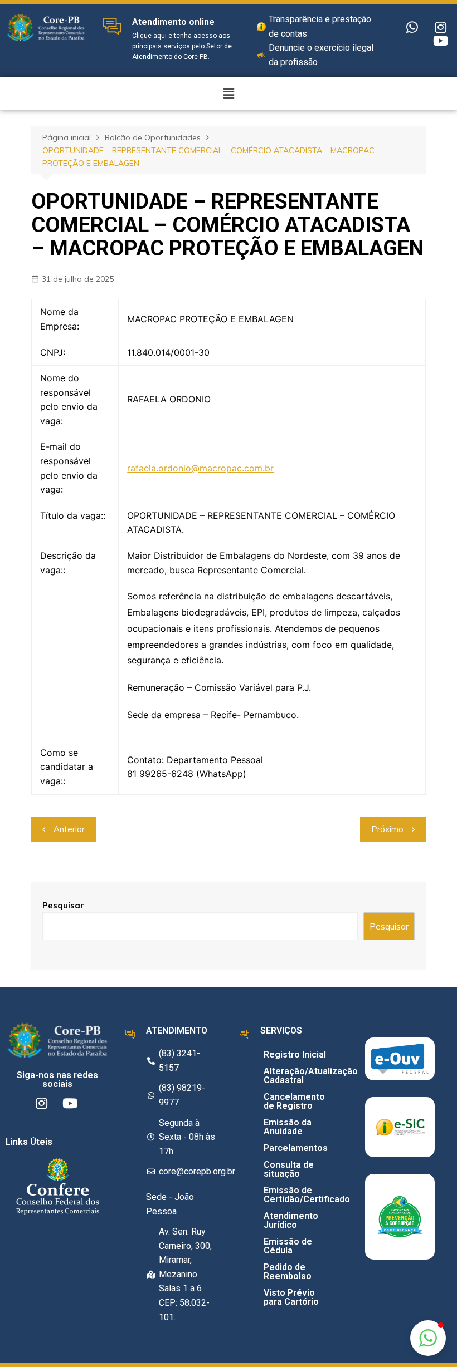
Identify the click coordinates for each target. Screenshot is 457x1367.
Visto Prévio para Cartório (291, 1297)
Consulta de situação (289, 1169)
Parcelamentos (296, 1148)
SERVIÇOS (281, 1030)
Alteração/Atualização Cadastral (298, 1075)
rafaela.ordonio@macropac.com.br (200, 468)
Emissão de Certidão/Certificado (298, 1194)
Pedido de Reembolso (288, 1271)
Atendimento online (173, 22)
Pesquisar (63, 905)
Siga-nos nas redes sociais (57, 1079)
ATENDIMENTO (176, 1030)
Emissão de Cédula (288, 1246)
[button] (428, 1338)
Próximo (387, 829)
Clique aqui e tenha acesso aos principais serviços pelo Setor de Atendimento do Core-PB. (182, 46)
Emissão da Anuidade (288, 1127)
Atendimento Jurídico (291, 1220)
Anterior (69, 829)
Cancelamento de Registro (294, 1101)
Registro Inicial (295, 1054)
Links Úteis (29, 1142)
